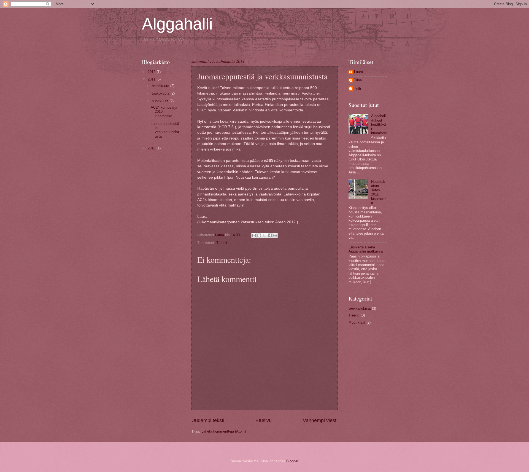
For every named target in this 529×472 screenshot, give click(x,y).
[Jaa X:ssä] (264, 235)
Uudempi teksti (207, 420)
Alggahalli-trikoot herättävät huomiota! (379, 124)
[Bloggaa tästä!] (259, 235)
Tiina (358, 80)
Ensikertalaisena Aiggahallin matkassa (366, 249)
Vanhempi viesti (320, 420)
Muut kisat (357, 322)
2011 (152, 79)
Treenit (221, 243)
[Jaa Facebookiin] (269, 235)
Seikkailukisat (360, 308)
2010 (152, 148)
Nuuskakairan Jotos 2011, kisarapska (379, 192)
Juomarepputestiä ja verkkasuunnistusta (165, 130)
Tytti (357, 88)
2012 (152, 72)
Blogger (292, 461)
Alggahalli (177, 24)
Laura (358, 72)
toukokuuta (161, 93)
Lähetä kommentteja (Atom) (223, 431)
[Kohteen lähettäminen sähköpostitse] (254, 235)
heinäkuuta (161, 86)
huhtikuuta (160, 101)
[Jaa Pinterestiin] (275, 235)
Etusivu (263, 420)
